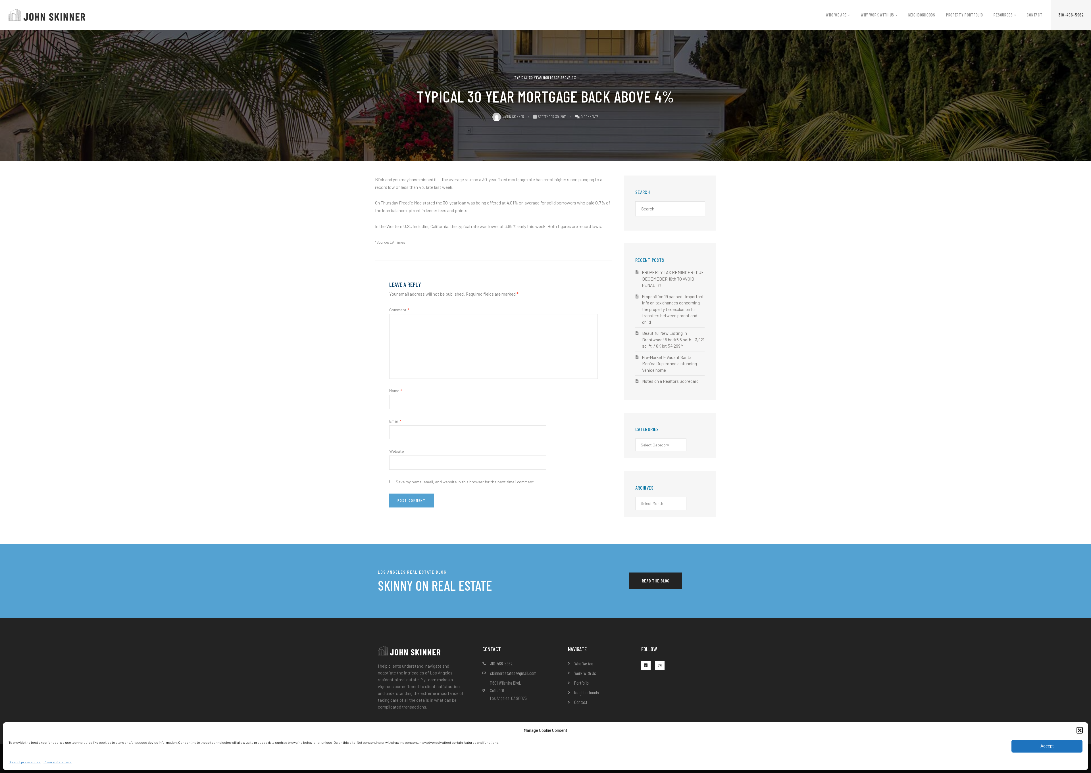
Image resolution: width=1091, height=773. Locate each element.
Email (395, 421)
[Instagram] (660, 665)
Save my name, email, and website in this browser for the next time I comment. (465, 481)
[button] (1079, 730)
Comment (399, 309)
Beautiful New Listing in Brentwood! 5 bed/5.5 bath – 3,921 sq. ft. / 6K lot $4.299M (673, 339)
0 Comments (590, 116)
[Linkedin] (646, 665)
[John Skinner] (47, 14)
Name (395, 390)
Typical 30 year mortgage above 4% (545, 77)
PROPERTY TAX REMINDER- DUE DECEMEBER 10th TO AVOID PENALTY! (673, 279)
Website (396, 451)
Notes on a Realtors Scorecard (670, 381)
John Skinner (513, 116)
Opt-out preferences (25, 762)
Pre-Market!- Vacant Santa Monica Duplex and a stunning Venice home (669, 364)
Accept (1046, 745)
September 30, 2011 (552, 116)
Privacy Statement (57, 762)
